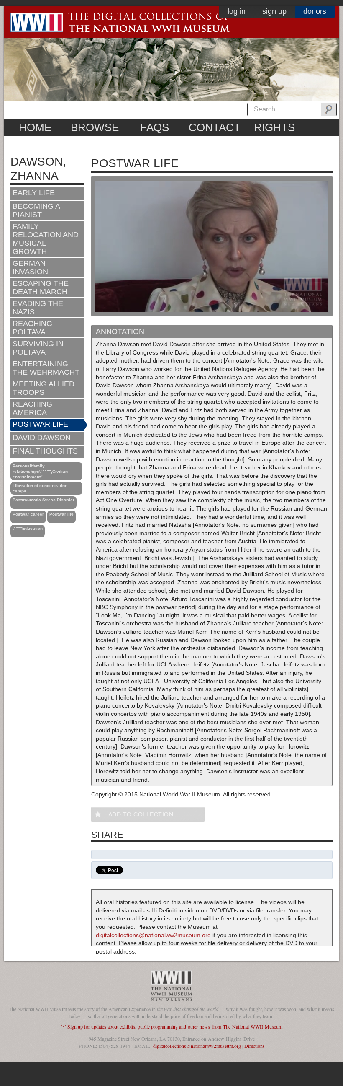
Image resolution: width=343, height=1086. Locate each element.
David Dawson (42, 437)
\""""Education (28, 528)
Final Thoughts (45, 451)
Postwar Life (40, 424)
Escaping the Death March (41, 287)
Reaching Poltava (32, 327)
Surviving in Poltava (38, 348)
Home (35, 127)
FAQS (154, 127)
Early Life (34, 193)
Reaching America (32, 408)
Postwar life (61, 514)
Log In (237, 11)
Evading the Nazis (38, 307)
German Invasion (30, 267)
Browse (95, 127)
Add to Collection (141, 814)
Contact (215, 127)
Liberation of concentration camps (40, 488)
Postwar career (28, 514)
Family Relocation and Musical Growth (46, 239)
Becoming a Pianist (36, 210)
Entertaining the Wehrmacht (46, 368)
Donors (314, 11)
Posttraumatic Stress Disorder (43, 500)
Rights (274, 127)
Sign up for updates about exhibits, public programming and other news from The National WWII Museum (174, 1026)
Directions (254, 1045)
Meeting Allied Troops (43, 388)
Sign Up (274, 11)
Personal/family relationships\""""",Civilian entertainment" (40, 471)
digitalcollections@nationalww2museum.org (153, 935)
